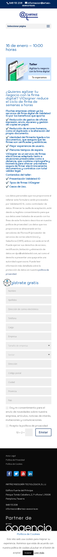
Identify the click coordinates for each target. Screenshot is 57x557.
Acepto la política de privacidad (28, 425)
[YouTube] (23, 473)
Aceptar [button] (28, 552)
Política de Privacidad (15, 459)
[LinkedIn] (30, 473)
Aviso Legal (11, 455)
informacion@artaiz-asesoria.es (22, 509)
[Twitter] (16, 473)
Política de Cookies (14, 464)
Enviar (43, 432)
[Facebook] (9, 473)
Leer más (39, 552)
